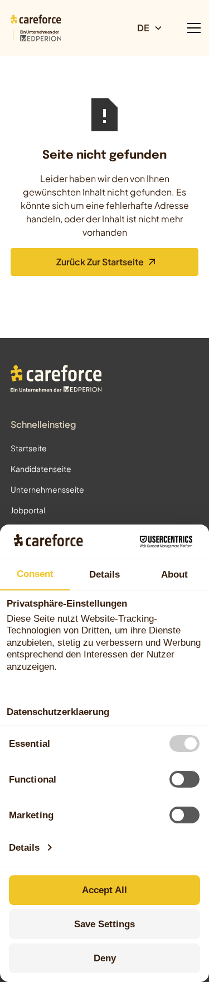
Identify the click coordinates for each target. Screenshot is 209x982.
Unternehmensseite (47, 489)
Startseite (29, 448)
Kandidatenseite (41, 469)
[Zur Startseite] (56, 380)
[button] (154, 28)
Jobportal (28, 510)
